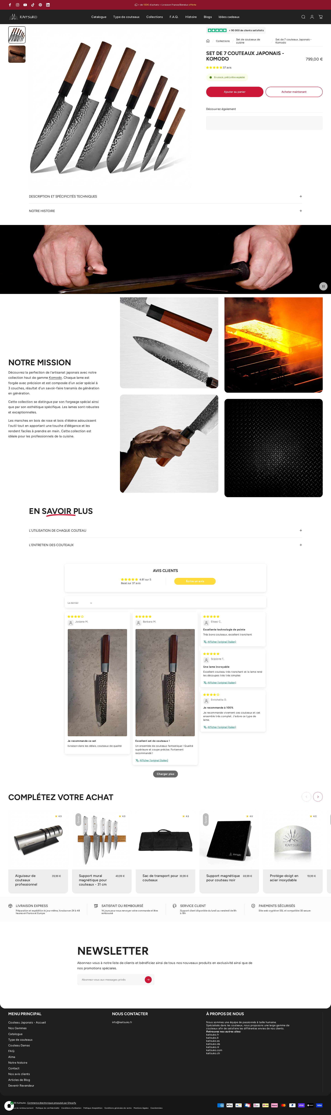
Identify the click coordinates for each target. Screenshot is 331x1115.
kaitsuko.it (212, 1037)
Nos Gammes (17, 1028)
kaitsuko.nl (212, 1047)
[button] (9, 1106)
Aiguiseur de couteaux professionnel (26, 880)
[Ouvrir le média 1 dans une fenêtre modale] (109, 107)
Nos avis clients (19, 1074)
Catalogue (15, 1034)
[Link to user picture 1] (97, 683)
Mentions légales (141, 1108)
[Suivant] (182, 116)
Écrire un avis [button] (195, 581)
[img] (76, 616)
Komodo (55, 378)
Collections (223, 41)
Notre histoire (17, 1062)
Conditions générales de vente (118, 1108)
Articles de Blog (19, 1080)
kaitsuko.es (213, 1040)
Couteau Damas (19, 1045)
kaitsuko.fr (212, 1034)
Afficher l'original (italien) (154, 760)
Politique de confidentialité (47, 1108)
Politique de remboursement (21, 1108)
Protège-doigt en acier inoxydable (284, 878)
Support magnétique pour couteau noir (223, 878)
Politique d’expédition (92, 1108)
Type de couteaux (20, 1039)
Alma (11, 1057)
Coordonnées (156, 1108)
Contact (13, 1068)
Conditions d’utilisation (71, 1108)
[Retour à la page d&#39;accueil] (208, 41)
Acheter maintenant (294, 91)
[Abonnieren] (148, 979)
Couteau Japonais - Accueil (27, 1022)
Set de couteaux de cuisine (248, 41)
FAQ (11, 1051)
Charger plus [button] (165, 774)
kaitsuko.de (213, 1044)
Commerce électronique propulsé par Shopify (51, 1103)
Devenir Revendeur (21, 1085)
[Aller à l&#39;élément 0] (17, 34)
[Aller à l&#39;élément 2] (17, 54)
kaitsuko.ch (213, 1053)
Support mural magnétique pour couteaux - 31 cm (93, 880)
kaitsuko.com (214, 1050)
